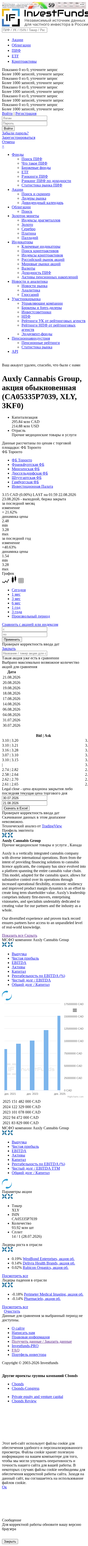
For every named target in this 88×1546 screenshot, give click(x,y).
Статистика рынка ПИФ (42, 185)
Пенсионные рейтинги (41, 343)
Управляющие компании (42, 303)
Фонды (18, 154)
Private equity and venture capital (37, 1397)
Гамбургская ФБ (25, 482)
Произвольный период (31, 616)
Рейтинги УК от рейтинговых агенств (54, 321)
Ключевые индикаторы (41, 246)
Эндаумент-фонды (37, 334)
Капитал (19, 971)
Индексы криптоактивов (42, 255)
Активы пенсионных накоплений (50, 277)
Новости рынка (34, 286)
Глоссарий (30, 294)
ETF (15, 56)
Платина (29, 233)
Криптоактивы (24, 61)
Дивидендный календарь (42, 203)
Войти (7, 113)
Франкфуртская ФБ (28, 464)
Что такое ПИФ (34, 163)
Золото (27, 224)
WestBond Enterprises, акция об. (49, 1259)
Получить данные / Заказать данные (42, 1341)
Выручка (19, 954)
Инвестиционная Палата (32, 486)
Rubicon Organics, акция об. (45, 1267)
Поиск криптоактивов (40, 251)
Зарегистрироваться (18, 137)
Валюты (28, 268)
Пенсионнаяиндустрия (31, 338)
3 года (17, 612)
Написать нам (23, 1333)
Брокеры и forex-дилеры (42, 308)
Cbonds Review (24, 1401)
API (15, 351)
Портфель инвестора (29, 1354)
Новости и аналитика (30, 281)
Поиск (27, 211)
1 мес (16, 594)
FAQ (16, 1350)
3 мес (16, 599)
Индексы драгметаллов (41, 220)
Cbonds (18, 1384)
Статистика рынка (37, 347)
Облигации (21, 45)
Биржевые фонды (36, 168)
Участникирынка (26, 299)
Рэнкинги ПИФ (35, 176)
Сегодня (19, 590)
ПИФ (16, 50)
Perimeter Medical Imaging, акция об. (53, 1294)
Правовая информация (31, 1337)
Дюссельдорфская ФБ (30, 473)
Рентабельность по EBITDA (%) (38, 976)
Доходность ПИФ (36, 273)
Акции (17, 40)
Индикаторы (22, 242)
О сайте (18, 1328)
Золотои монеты (25, 216)
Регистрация (25, 113)
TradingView (52, 826)
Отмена (8, 142)
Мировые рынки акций (41, 264)
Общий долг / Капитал (31, 984)
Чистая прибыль (25, 958)
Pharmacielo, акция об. (42, 1299)
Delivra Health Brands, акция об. (49, 1263)
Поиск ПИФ (32, 159)
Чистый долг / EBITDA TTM (36, 1168)
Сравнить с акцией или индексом (30, 624)
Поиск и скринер (36, 194)
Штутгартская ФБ (27, 478)
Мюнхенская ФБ (26, 469)
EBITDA (19, 963)
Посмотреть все (15, 1276)
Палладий (30, 238)
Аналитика (31, 290)
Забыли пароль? (15, 133)
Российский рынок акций (43, 259)
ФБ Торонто (22, 460)
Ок (4, 1487)
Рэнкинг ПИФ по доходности (46, 181)
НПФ (26, 316)
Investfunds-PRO (25, 1346)
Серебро (28, 229)
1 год (16, 607)
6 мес (16, 603)
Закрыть (9, 648)
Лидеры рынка (34, 198)
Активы (18, 967)
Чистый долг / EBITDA (31, 980)
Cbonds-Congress (25, 1388)
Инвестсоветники (36, 312)
